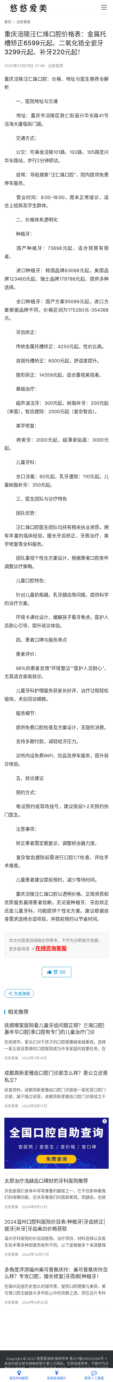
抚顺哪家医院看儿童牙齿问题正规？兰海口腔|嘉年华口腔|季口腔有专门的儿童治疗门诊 (54, 1029)
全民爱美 (55, 65)
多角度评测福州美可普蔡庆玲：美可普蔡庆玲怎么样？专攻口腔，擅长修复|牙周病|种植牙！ (56, 1273)
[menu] (104, 7)
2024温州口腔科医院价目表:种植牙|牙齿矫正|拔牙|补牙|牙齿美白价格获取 (54, 1225)
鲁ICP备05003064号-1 (88, 1358)
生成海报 (21, 993)
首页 (7, 22)
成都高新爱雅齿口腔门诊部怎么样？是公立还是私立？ (56, 1076)
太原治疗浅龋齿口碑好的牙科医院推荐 (46, 1181)
